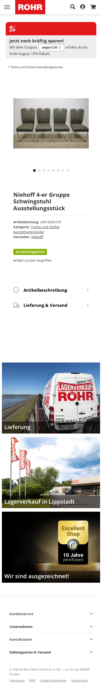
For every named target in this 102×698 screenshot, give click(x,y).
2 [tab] (39, 170)
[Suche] (72, 7)
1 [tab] (34, 170)
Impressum (16, 680)
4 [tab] (48, 170)
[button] (51, 613)
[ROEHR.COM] (30, 7)
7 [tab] (62, 170)
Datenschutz (79, 680)
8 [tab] (67, 170)
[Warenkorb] (93, 7)
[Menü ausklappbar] (7, 7)
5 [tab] (53, 170)
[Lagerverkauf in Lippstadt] (51, 472)
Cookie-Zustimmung (53, 680)
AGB (32, 680)
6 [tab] (58, 170)
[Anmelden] (82, 7)
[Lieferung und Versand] (51, 398)
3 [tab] (43, 170)
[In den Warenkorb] (13, 83)
